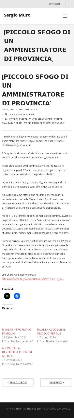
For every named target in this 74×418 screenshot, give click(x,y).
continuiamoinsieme (40, 119)
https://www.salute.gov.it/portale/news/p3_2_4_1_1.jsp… (33, 279)
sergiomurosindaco (52, 123)
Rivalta (57, 119)
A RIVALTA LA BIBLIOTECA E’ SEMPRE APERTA (17, 352)
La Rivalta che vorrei (21, 114)
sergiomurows (28, 109)
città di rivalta (18, 119)
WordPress (63, 408)
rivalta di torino (12, 123)
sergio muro (31, 123)
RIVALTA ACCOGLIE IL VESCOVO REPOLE (51, 331)
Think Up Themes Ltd (28, 408)
